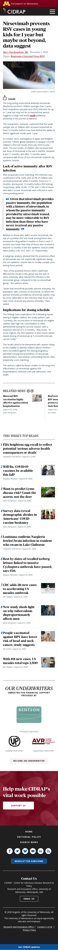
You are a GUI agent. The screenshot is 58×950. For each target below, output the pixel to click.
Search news (29, 842)
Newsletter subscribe (29, 861)
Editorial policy (29, 836)
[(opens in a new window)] (21, 3)
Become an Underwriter (29, 760)
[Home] (14, 10)
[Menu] (52, 11)
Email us (29, 898)
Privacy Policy (29, 930)
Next (32, 391)
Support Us (18, 805)
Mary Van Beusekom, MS (15, 52)
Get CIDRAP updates (29, 947)
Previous (28, 391)
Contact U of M (44, 926)
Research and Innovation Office (18, 926)
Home (29, 831)
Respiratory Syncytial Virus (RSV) (28, 56)
